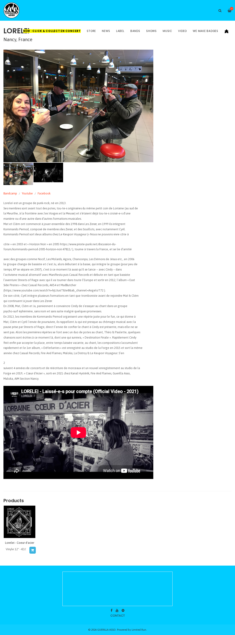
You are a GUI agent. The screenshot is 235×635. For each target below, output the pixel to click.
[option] (78, 106)
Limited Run (139, 629)
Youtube (27, 193)
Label (120, 31)
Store (91, 31)
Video (182, 31)
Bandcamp (10, 193)
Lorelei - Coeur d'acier (19, 542)
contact (117, 615)
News (106, 31)
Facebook (44, 193)
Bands (135, 31)
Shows (151, 31)
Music (167, 31)
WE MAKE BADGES (205, 31)
